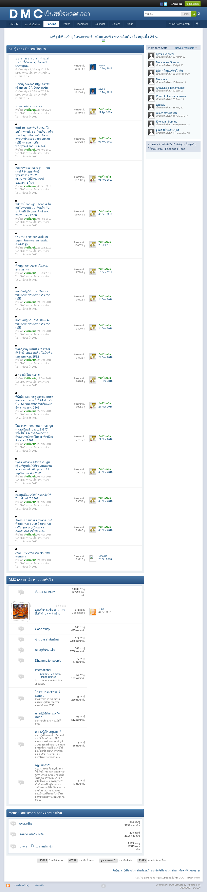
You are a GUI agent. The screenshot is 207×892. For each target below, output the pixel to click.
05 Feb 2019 (105, 141)
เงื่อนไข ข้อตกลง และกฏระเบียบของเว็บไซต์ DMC (159, 877)
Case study (42, 629)
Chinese (55, 673)
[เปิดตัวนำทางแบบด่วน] (197, 24)
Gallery (116, 23)
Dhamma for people (48, 660)
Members (82, 23)
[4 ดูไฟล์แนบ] (16, 200)
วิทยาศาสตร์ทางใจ (31, 834)
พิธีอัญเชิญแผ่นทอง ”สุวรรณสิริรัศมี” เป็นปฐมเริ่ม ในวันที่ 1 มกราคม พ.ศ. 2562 (34, 352)
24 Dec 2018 (105, 299)
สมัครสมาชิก (192, 4)
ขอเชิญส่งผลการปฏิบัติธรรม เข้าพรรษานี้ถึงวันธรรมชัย (32, 85)
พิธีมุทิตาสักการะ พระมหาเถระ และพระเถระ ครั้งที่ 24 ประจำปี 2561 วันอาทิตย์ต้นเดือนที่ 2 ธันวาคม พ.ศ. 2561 (34, 402)
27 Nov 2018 (105, 406)
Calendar (100, 23)
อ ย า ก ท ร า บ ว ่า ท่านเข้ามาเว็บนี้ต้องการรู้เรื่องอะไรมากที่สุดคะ (32, 62)
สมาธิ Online (32, 24)
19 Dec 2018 (105, 381)
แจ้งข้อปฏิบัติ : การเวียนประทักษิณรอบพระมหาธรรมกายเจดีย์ (32, 295)
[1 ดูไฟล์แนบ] (16, 124)
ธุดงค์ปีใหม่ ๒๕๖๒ (29, 374)
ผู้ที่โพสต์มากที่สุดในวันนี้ (136, 870)
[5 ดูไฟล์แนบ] (16, 345)
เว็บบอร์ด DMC (23, 76)
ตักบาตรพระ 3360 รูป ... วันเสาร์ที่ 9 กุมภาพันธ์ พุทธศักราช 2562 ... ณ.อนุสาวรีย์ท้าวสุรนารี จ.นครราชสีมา (32, 175)
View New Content (179, 23)
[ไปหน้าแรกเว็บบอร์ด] (49, 13)
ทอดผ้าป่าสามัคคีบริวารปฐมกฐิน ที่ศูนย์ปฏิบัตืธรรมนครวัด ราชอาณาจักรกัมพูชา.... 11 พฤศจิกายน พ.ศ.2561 (33, 468)
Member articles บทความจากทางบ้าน (35, 813)
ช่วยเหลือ (39, 885)
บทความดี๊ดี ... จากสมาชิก (36, 846)
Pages (66, 23)
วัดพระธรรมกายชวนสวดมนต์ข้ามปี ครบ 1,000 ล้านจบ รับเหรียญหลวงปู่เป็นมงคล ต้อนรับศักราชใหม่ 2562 (33, 526)
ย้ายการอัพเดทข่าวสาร (29, 106)
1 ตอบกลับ (79, 556)
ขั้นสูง (199, 13)
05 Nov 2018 (105, 501)
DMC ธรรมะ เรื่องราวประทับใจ (31, 73)
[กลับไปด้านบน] (103, 886)
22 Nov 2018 (105, 439)
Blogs (130, 23)
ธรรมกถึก (25, 823)
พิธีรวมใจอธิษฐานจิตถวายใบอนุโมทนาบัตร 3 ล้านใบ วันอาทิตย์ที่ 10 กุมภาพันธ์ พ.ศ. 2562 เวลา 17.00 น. (33, 210)
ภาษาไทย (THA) (21, 885)
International (43, 670)
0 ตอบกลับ (79, 65)
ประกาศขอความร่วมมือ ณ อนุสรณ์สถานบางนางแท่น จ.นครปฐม (31, 240)
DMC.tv (14, 23)
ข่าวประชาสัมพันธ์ (47, 639)
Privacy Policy (193, 877)
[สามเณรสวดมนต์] (21, 611)
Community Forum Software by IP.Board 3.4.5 (178, 885)
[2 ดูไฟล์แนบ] (16, 392)
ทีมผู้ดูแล (117, 870)
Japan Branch (48, 677)
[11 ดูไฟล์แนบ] (16, 549)
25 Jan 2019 (105, 245)
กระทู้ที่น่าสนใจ (45, 650)
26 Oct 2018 (105, 559)
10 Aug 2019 (105, 68)
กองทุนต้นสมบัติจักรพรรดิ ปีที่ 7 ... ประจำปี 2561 (33, 496)
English (44, 673)
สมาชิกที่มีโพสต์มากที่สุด (164, 870)
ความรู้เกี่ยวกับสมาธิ (48, 731)
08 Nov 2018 (105, 472)
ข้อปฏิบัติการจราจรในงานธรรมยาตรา (31, 267)
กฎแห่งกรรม (43, 765)
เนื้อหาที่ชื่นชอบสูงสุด (189, 870)
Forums (51, 23)
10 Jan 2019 (105, 272)
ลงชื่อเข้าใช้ (176, 4)
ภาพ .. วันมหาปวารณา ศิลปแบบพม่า (32, 554)
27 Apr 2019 (105, 112)
